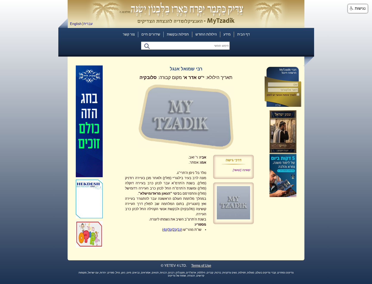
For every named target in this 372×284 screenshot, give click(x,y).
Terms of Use (201, 265)
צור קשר (129, 34)
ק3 (170, 229)
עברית (88, 24)
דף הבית (243, 34)
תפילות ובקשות (178, 34)
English (76, 24)
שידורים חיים (150, 34)
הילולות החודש (206, 34)
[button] (358, 8)
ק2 (175, 229)
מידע (227, 34)
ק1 (179, 229)
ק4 (165, 229)
